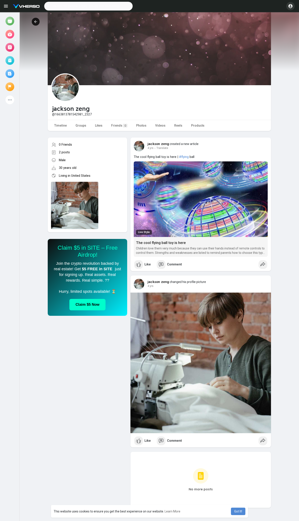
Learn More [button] (172, 511)
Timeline (60, 125)
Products (197, 125)
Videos (160, 125)
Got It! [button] (238, 511)
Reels (178, 125)
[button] (88, 6)
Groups (81, 125)
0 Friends (65, 145)
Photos (141, 125)
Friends (118, 125)
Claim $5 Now (87, 304)
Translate (162, 148)
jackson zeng (158, 144)
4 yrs (150, 148)
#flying (184, 157)
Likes (98, 125)
